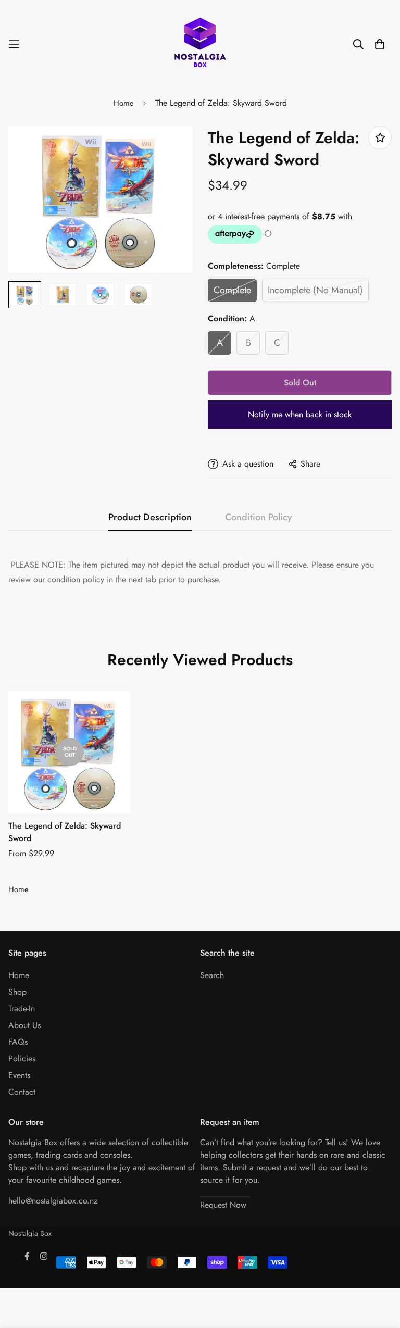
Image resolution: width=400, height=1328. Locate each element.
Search (212, 975)
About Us (24, 1025)
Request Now (223, 1205)
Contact (21, 1092)
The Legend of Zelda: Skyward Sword (64, 832)
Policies (21, 1058)
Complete (232, 290)
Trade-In (21, 1008)
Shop (17, 992)
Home (124, 103)
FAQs (18, 1042)
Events (19, 1075)
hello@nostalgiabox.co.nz (52, 1201)
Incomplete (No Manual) (315, 290)
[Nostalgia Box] (200, 44)
